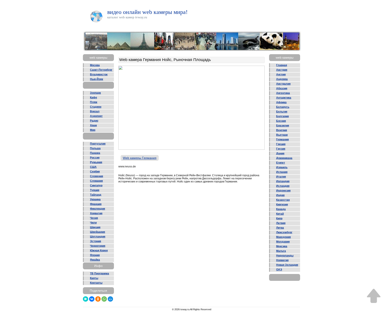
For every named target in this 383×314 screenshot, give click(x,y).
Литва (280, 227)
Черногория (97, 245)
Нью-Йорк (96, 79)
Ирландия (282, 181)
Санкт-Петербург (101, 69)
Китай (280, 213)
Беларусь (282, 107)
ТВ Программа (99, 273)
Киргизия (282, 204)
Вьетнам (282, 134)
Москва (95, 65)
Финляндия (97, 208)
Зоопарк (95, 92)
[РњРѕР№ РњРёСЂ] (110, 299)
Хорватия (96, 213)
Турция (94, 190)
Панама (95, 153)
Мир (92, 130)
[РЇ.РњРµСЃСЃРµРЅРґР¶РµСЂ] (85, 299)
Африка (281, 102)
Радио (94, 120)
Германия (282, 139)
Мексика (281, 246)
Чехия (94, 218)
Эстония (95, 241)
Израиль (281, 167)
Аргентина (283, 93)
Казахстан (283, 199)
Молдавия (283, 241)
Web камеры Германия (139, 158)
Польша (95, 148)
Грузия (280, 148)
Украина (95, 199)
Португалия (98, 143)
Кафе (93, 97)
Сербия (95, 171)
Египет (280, 162)
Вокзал (95, 111)
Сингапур (96, 185)
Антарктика (283, 97)
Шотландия (97, 236)
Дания (280, 153)
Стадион (95, 106)
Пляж (93, 102)
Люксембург (284, 232)
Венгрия (281, 130)
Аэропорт (96, 116)
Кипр (279, 218)
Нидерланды (284, 255)
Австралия (283, 83)
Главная (281, 65)
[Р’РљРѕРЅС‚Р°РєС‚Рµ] (91, 299)
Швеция (95, 227)
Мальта (281, 251)
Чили (93, 222)
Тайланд (95, 194)
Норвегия (282, 260)
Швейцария (97, 232)
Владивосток (98, 74)
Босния (281, 121)
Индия (280, 195)
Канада (281, 209)
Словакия (96, 180)
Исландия (282, 186)
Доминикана (284, 158)
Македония (283, 237)
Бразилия (282, 125)
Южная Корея (99, 250)
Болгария (282, 116)
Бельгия (281, 111)
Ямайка (95, 259)
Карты (94, 278)
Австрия (281, 69)
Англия (281, 74)
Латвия (280, 223)
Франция (96, 204)
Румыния (96, 162)
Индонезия (283, 190)
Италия (281, 176)
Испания (281, 172)
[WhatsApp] (104, 299)
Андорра (282, 79)
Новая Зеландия (287, 264)
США (93, 166)
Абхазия (281, 88)
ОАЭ (279, 269)
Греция (280, 144)
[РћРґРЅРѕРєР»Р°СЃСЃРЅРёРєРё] (98, 299)
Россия (95, 157)
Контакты (96, 282)
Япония (95, 255)
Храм (93, 125)
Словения (96, 176)
